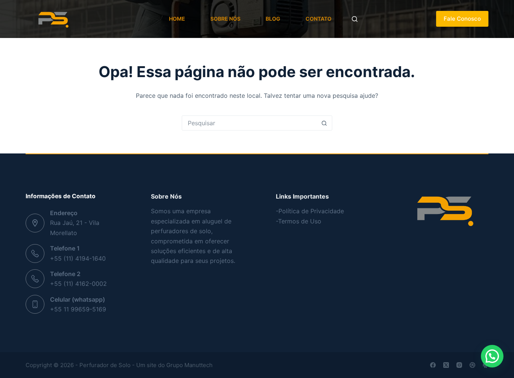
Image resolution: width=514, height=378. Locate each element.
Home (177, 18)
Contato (319, 18)
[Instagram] (459, 365)
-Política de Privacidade (310, 211)
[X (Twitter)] (446, 365)
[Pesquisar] (354, 19)
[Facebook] (433, 365)
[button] (492, 356)
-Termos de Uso (298, 221)
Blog (273, 18)
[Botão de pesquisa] (324, 123)
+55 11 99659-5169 (78, 309)
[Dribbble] (472, 365)
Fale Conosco (462, 18)
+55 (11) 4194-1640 (78, 258)
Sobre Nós (225, 18)
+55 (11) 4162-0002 (78, 283)
